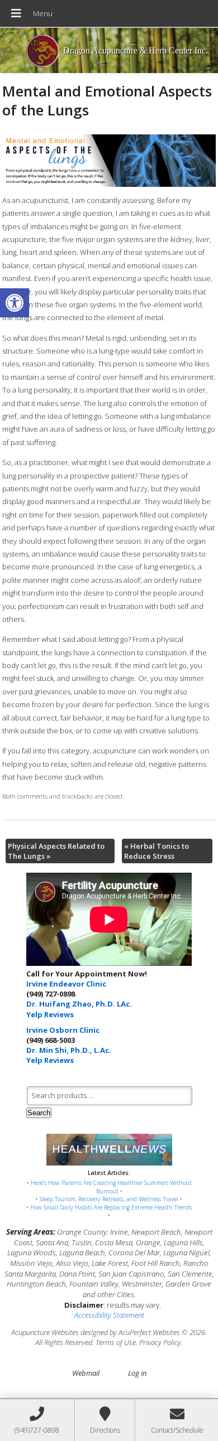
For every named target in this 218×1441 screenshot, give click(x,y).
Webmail (85, 1373)
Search (38, 1113)
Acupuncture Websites (45, 1332)
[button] (14, 302)
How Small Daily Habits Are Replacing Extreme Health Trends (111, 1207)
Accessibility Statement (109, 1315)
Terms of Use (116, 1342)
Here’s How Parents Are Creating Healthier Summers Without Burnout (111, 1187)
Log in (137, 1373)
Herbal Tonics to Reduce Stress (156, 851)
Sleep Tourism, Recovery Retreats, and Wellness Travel (109, 1199)
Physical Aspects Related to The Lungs (56, 851)
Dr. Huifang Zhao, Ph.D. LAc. (79, 1004)
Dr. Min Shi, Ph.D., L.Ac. (68, 1050)
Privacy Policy (160, 1342)
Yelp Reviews (50, 1014)
